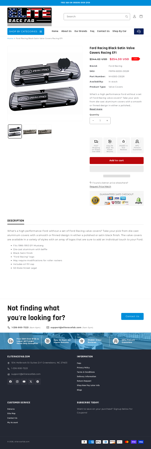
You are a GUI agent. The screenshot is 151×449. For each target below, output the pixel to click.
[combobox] (97, 16)
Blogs (79, 390)
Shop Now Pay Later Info (88, 385)
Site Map (11, 413)
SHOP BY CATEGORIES (23, 31)
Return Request (84, 381)
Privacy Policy (83, 367)
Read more (96, 109)
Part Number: (97, 76)
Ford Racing (115, 66)
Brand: (93, 66)
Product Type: (98, 86)
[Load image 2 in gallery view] (30, 131)
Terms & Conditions (86, 372)
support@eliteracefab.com (26, 374)
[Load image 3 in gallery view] (45, 131)
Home (10, 38)
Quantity (94, 114)
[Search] (126, 16)
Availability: (96, 81)
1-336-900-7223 (19, 368)
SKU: (92, 71)
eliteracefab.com (22, 442)
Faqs (79, 363)
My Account (12, 422)
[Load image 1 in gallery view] (15, 131)
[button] (117, 168)
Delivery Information (86, 376)
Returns (11, 409)
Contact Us (132, 316)
